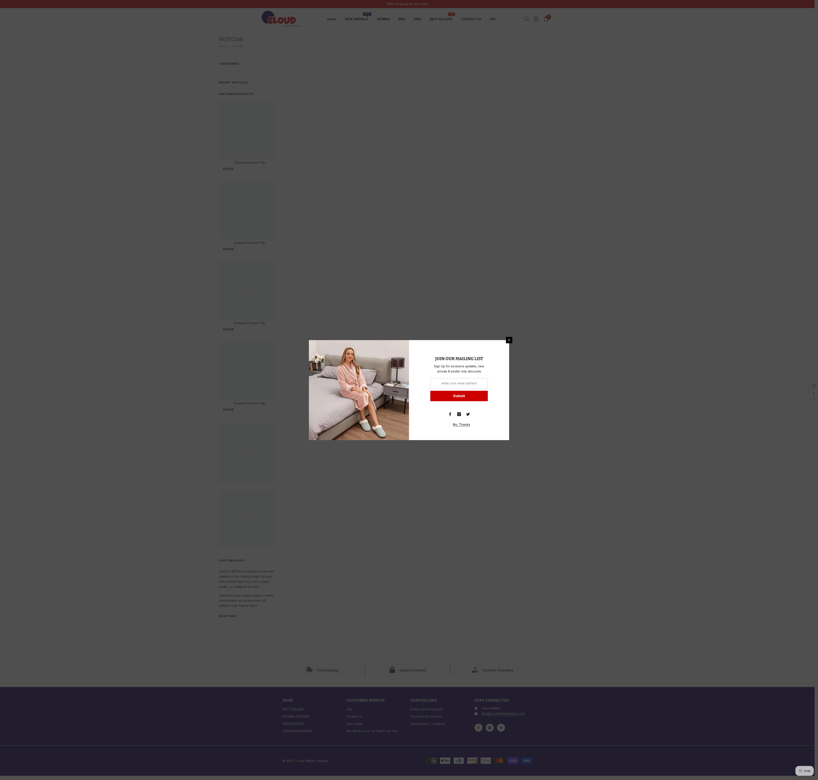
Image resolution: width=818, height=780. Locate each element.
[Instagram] (459, 414)
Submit (459, 396)
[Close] (509, 340)
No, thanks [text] (461, 424)
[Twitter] (468, 414)
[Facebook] (450, 414)
